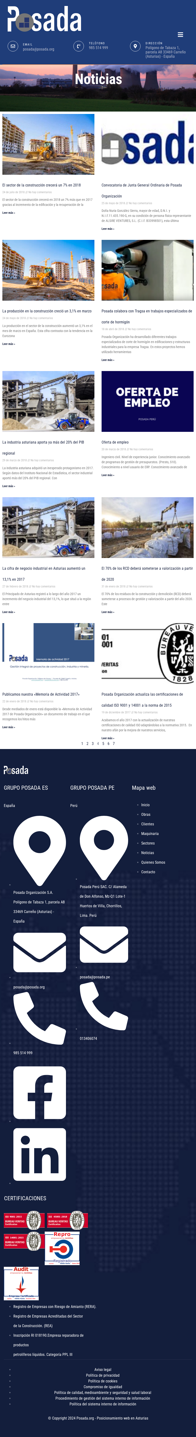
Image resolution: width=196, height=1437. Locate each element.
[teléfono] (78, 46)
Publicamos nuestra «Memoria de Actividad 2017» (41, 694)
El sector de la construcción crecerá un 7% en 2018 (41, 185)
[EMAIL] (13, 46)
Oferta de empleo (115, 442)
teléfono (97, 43)
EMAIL (28, 44)
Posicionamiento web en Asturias (122, 1418)
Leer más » (8, 212)
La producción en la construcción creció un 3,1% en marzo (47, 311)
